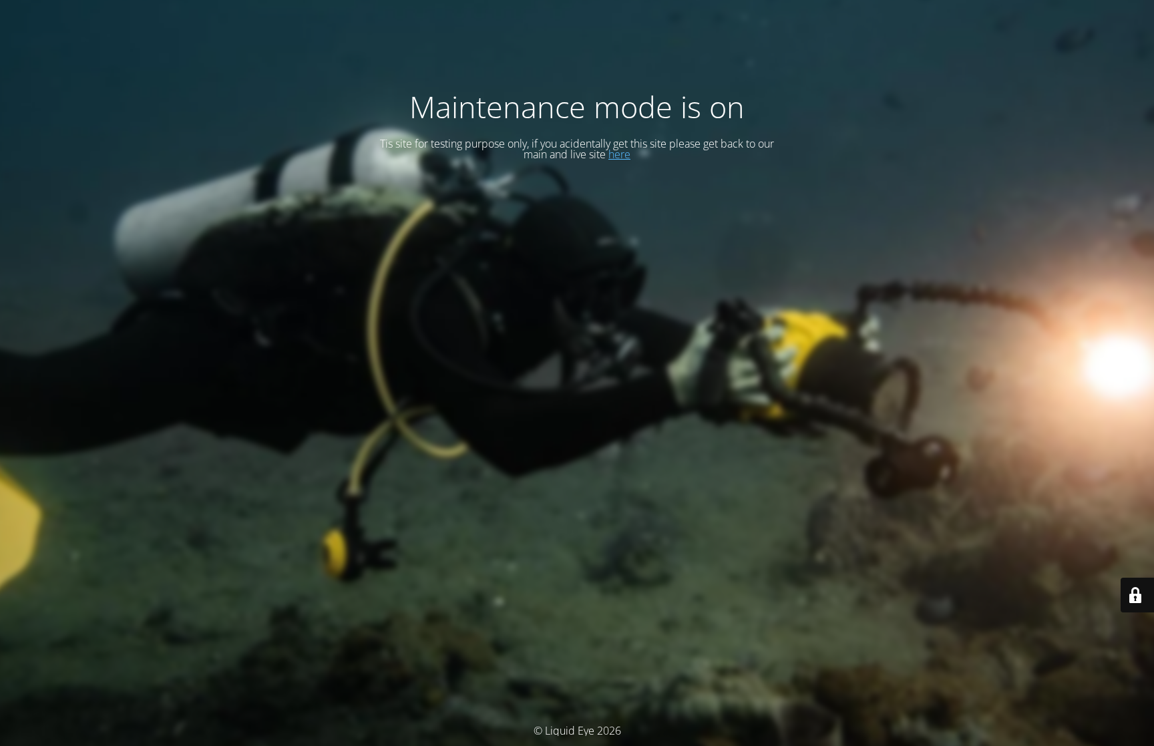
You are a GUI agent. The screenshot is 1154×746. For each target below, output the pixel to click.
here (619, 154)
